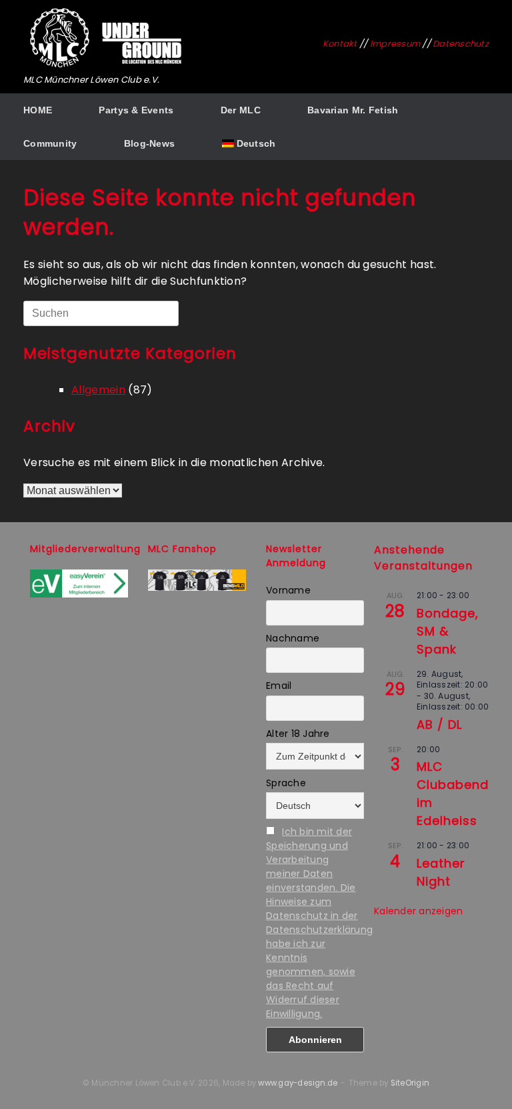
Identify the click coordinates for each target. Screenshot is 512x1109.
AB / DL (439, 724)
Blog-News (149, 143)
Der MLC (241, 110)
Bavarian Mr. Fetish (352, 110)
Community (50, 143)
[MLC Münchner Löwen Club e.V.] (106, 38)
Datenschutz (461, 43)
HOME (37, 110)
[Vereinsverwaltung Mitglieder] (79, 594)
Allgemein (98, 389)
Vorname (288, 590)
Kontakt (340, 43)
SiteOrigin (410, 1083)
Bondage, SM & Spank (448, 631)
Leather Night (441, 872)
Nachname (292, 638)
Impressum (395, 43)
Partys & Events (136, 110)
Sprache (286, 783)
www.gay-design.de (297, 1083)
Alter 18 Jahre (298, 733)
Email (278, 685)
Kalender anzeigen (418, 911)
